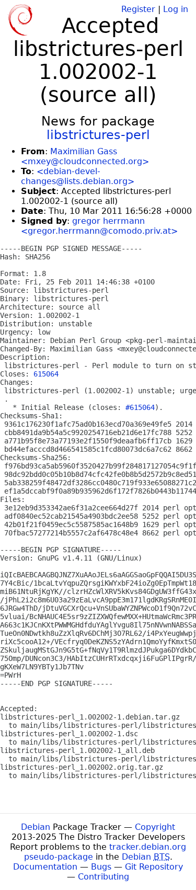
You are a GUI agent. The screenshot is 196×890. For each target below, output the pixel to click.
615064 (46, 374)
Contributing (103, 877)
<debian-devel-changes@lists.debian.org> (77, 176)
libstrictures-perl (98, 135)
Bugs (101, 867)
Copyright (155, 827)
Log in (175, 9)
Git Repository (154, 867)
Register (138, 9)
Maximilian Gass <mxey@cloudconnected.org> (85, 156)
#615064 (140, 407)
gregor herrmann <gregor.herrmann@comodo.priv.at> (99, 226)
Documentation (45, 867)
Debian (35, 827)
